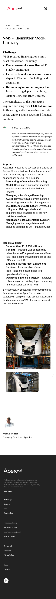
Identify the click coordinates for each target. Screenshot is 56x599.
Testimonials (8, 546)
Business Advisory (10, 527)
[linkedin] (6, 582)
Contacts (7, 569)
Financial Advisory (10, 523)
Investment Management (12, 532)
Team (5, 509)
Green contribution (10, 536)
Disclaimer (7, 551)
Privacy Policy (9, 555)
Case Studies (8, 513)
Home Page (8, 500)
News (6, 565)
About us (7, 504)
